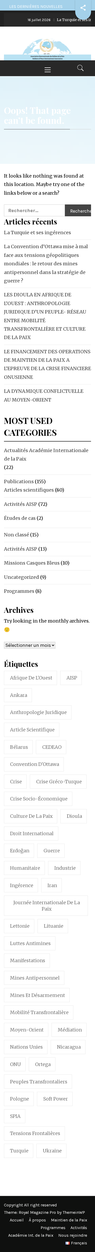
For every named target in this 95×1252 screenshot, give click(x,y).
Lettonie (20, 926)
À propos (37, 1219)
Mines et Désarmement (37, 995)
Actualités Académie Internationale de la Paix (46, 454)
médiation (70, 1030)
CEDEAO (51, 747)
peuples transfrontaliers (38, 1082)
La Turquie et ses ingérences (37, 232)
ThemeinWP (74, 1212)
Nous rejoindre (72, 1235)
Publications (19, 481)
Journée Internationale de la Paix (46, 905)
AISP (71, 678)
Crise (16, 782)
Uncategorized (21, 577)
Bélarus (19, 747)
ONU (15, 1064)
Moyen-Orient (27, 1030)
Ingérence (21, 885)
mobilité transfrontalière (39, 1012)
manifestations (27, 960)
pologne (19, 1099)
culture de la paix (31, 816)
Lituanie (53, 926)
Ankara (18, 695)
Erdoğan (19, 851)
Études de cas (20, 518)
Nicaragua (69, 1047)
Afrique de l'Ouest (31, 678)
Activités (78, 1227)
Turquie (19, 1151)
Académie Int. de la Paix (30, 1235)
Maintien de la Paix (69, 1219)
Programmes (19, 591)
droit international (32, 833)
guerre (52, 851)
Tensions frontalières (35, 1133)
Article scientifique (32, 730)
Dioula (74, 816)
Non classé (16, 535)
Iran (52, 885)
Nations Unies (26, 1047)
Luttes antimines (30, 943)
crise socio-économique (39, 799)
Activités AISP (20, 504)
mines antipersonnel (35, 978)
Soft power (55, 1099)
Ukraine (52, 1151)
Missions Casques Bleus (32, 563)
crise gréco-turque (59, 782)
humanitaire (25, 868)
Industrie (65, 868)
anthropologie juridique (38, 712)
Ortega (43, 1064)
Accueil (17, 1219)
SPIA (15, 1116)
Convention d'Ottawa (34, 764)
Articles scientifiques (29, 490)
